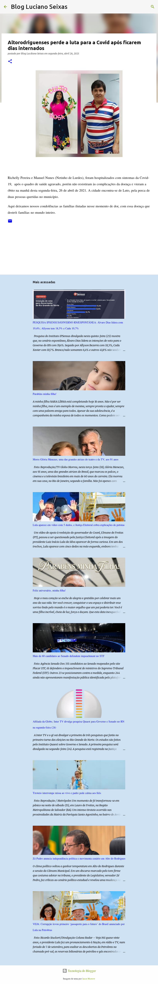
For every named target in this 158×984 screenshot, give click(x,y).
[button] (10, 61)
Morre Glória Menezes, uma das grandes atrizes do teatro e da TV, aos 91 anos (75, 459)
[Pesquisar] (73, 6)
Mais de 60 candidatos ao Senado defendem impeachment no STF (68, 656)
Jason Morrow (88, 978)
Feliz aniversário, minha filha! (49, 590)
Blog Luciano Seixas (39, 6)
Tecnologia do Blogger (81, 971)
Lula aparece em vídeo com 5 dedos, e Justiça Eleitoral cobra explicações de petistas (78, 525)
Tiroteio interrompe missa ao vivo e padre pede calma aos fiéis (67, 793)
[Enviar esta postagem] (10, 222)
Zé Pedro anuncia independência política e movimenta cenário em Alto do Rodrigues (79, 858)
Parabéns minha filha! (44, 394)
